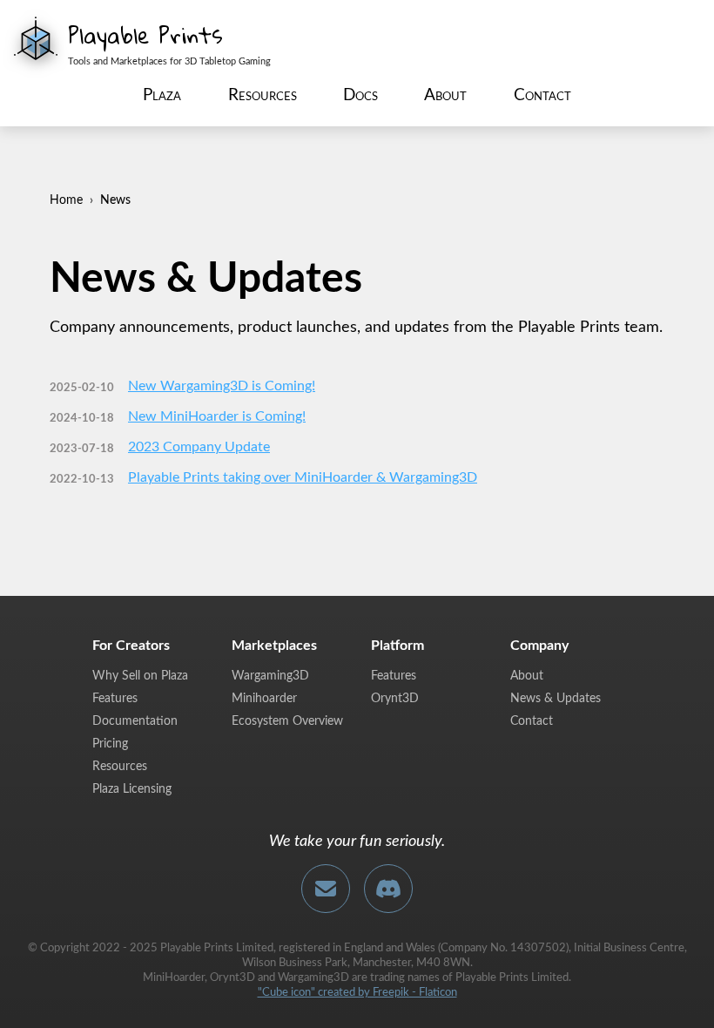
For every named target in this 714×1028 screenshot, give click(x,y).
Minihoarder (264, 698)
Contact (542, 95)
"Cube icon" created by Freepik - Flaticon (357, 992)
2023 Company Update (199, 447)
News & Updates (555, 698)
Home (66, 199)
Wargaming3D (270, 675)
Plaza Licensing (132, 788)
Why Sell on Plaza (140, 675)
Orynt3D (395, 698)
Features (115, 698)
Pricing (110, 743)
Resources (262, 95)
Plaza (162, 95)
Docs (360, 95)
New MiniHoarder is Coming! (217, 416)
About (445, 95)
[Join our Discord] (388, 888)
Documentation (135, 720)
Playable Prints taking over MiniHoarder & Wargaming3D (302, 477)
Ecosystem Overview (287, 720)
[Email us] (325, 888)
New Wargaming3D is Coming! (221, 386)
